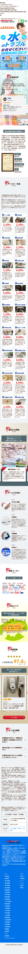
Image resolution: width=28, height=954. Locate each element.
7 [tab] (17, 711)
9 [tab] (22, 711)
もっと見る (14, 717)
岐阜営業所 (7, 922)
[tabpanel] (14, 692)
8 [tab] (19, 711)
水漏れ (21, 876)
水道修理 (22, 878)
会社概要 (7, 876)
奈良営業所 (7, 894)
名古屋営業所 (8, 919)
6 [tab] (15, 711)
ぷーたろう (11, 98)
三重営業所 (7, 924)
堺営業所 (7, 878)
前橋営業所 (7, 917)
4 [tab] (10, 711)
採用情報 (7, 936)
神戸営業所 (7, 885)
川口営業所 (7, 915)
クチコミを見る (13, 119)
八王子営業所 (8, 901)
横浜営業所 (7, 903)
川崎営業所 (7, 906)
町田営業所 (7, 899)
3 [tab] (8, 711)
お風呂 (21, 885)
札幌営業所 (7, 926)
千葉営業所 (7, 908)
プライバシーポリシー (10, 938)
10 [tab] (24, 711)
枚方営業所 (7, 880)
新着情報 (7, 929)
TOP (6, 874)
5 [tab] (12, 711)
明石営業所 (7, 887)
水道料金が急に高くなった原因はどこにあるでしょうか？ (12, 756)
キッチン (22, 883)
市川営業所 (7, 910)
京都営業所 (7, 892)
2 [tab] (5, 711)
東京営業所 (7, 897)
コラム (6, 933)
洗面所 (21, 887)
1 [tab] (3, 711)
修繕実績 (7, 931)
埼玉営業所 (7, 913)
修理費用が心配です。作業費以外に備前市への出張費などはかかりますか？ (12, 740)
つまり (21, 874)
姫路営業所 (7, 890)
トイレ (21, 880)
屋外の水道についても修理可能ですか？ (12, 749)
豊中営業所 (7, 883)
